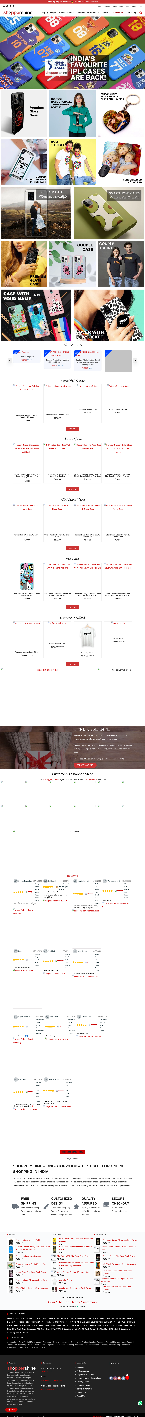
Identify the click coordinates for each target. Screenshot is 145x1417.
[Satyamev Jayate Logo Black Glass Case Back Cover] (30, 1112)
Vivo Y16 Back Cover (119, 1342)
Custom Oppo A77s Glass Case (38, 979)
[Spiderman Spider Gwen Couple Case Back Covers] (31, 1047)
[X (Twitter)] (13, 6)
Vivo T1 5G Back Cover (85, 1346)
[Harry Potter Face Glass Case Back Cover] (30, 912)
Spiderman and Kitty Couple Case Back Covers (103, 1045)
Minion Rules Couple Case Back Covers (126, 911)
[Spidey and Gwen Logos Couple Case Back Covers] (89, 914)
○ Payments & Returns (84, 1391)
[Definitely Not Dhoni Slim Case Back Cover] (60, 1111)
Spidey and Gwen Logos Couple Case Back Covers (97, 913)
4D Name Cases (72, 519)
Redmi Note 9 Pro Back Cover (75, 1342)
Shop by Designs (48, 13)
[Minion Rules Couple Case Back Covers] (119, 911)
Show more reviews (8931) (72, 1172)
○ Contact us (80, 1409)
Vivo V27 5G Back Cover (62, 1346)
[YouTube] (10, 6)
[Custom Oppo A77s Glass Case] (30, 980)
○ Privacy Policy (82, 1398)
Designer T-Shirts (72, 637)
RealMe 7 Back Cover (55, 1338)
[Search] (139, 12)
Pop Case (72, 578)
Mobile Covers (65, 13)
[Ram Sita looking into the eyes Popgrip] (57, 907)
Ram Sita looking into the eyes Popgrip (64, 906)
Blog (99, 6)
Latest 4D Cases (72, 400)
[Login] (141, 6)
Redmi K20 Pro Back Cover (25, 1342)
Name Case (72, 459)
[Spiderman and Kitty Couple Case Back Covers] (94, 1045)
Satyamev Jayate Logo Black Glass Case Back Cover (39, 1112)
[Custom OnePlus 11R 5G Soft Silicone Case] (60, 981)
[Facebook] (4, 6)
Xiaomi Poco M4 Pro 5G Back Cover (58, 1335)
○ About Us (80, 1412)
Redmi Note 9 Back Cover (50, 1342)
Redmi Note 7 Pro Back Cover (31, 1338)
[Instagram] (7, 6)
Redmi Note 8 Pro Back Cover (112, 1335)
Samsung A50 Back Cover (39, 1346)
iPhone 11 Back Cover (106, 1338)
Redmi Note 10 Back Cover (86, 1335)
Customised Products (86, 13)
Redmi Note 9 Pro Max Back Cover (81, 1338)
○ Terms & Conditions (84, 1405)
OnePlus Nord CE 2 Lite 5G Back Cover (24, 1335)
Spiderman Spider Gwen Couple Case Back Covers (40, 1046)
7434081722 (46, 1388)
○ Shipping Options (83, 1402)
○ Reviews (79, 1384)
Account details (124, 6)
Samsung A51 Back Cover (18, 1349)
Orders (115, 6)
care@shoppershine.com (51, 1397)
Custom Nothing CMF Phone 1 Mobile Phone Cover (97, 982)
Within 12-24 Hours (49, 1406)
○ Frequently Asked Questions (88, 1395)
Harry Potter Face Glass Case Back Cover (37, 912)
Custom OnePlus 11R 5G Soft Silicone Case (68, 981)
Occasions (118, 13)
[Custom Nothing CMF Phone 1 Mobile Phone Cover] (89, 982)
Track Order (106, 6)
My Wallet (134, 6)
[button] (135, 371)
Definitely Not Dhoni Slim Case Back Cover (68, 1111)
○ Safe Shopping (82, 1388)
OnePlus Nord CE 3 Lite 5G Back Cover (113, 1346)
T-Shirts (104, 13)
